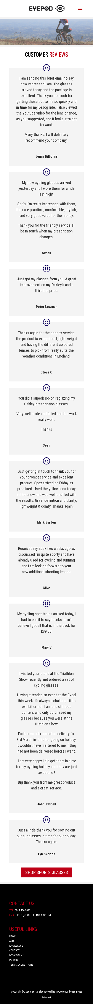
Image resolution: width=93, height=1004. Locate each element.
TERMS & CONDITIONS (21, 964)
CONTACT (14, 950)
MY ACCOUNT (16, 955)
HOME (12, 936)
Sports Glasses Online (42, 991)
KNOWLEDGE (16, 945)
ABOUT (13, 941)
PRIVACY (13, 960)
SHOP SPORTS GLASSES (46, 872)
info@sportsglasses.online (30, 915)
